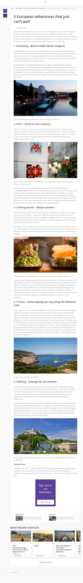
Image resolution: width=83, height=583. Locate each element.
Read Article (18, 556)
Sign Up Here (45, 502)
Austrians (21, 387)
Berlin (23, 51)
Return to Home (45, 562)
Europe (28, 32)
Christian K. (55, 119)
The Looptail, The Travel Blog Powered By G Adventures (31, 8)
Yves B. (27, 184)
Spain (63, 280)
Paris (15, 129)
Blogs (5, 16)
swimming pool (59, 75)
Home (5, 11)
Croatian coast (26, 320)
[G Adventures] (45, 3)
